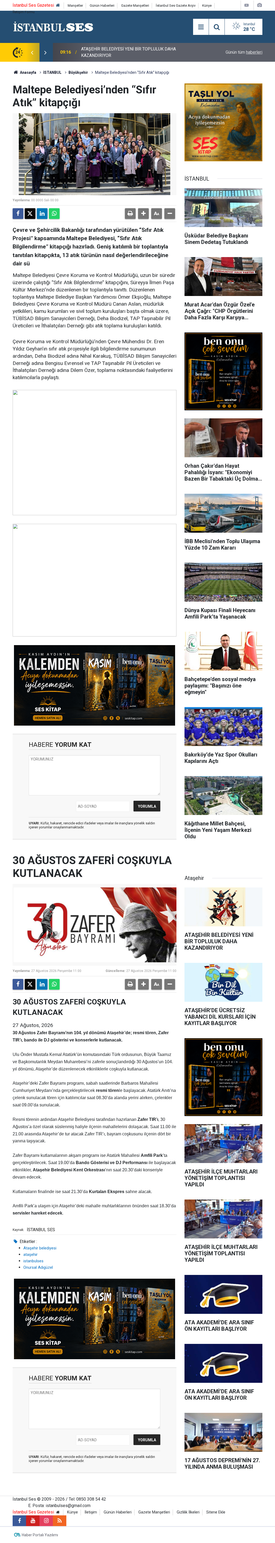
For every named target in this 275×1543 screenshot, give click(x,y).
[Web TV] (246, 5)
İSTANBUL (52, 72)
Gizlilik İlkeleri (188, 1512)
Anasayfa (27, 72)
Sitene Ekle (215, 1512)
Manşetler (75, 5)
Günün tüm (244, 52)
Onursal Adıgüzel (38, 1267)
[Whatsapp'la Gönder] (54, 213)
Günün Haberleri (102, 5)
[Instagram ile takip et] (46, 1520)
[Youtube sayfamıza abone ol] (32, 1520)
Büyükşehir (78, 72)
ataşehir (30, 1254)
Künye (207, 5)
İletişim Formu (24, 12)
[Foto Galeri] (259, 5)
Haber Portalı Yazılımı (40, 1535)
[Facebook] (18, 213)
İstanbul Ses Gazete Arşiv (176, 5)
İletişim (91, 1512)
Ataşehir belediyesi (39, 1248)
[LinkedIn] (42, 213)
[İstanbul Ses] (53, 26)
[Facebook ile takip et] (19, 1520)
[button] (143, 213)
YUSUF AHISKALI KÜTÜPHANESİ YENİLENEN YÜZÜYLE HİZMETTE (132, 52)
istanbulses (33, 1261)
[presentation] (32, 52)
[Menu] (201, 27)
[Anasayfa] (58, 5)
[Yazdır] (130, 213)
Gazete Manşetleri (135, 5)
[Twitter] (30, 213)
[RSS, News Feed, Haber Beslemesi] (59, 1520)
